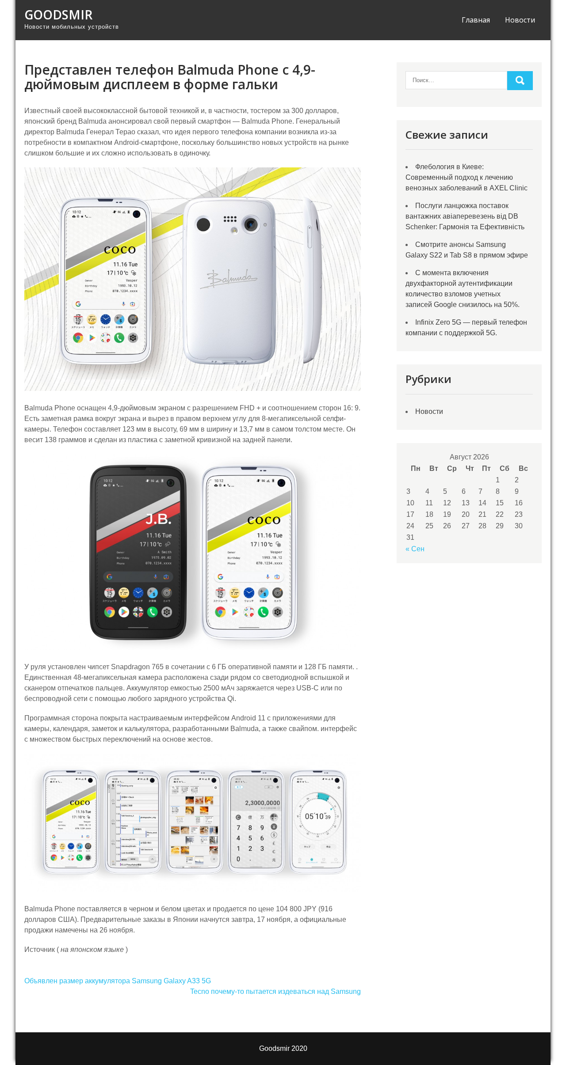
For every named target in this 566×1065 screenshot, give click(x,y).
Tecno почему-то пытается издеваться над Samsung (275, 991)
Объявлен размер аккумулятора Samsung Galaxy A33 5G (117, 981)
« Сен (414, 549)
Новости (520, 20)
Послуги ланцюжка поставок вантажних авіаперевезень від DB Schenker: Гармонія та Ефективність (464, 216)
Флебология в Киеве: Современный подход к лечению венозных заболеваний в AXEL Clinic (466, 177)
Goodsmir (58, 14)
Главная (476, 20)
